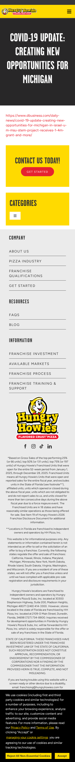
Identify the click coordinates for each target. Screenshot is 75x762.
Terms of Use (45, 727)
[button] (37, 747)
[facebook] (25, 446)
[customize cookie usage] (40, 748)
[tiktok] (41, 446)
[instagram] (33, 446)
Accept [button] (62, 755)
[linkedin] (50, 446)
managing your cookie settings (27, 737)
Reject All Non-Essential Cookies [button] (28, 755)
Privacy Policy (20, 727)
